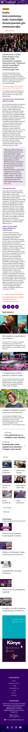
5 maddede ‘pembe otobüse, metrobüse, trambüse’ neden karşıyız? (12, 374)
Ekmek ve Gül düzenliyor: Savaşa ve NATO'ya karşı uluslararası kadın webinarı (13, 554)
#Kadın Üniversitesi (10, 294)
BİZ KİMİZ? (14, 695)
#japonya (16, 297)
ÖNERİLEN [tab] (6, 512)
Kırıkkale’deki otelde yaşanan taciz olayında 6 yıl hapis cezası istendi (12, 447)
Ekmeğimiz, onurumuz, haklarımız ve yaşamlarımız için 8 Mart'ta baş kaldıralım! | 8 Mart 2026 (14, 610)
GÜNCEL (14, 681)
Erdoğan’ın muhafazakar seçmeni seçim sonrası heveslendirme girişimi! (13, 411)
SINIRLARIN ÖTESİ (14, 683)
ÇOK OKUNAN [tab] (7, 508)
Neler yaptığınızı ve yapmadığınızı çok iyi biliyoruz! (13, 337)
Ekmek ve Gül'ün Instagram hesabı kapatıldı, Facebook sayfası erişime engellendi (11, 535)
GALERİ (14, 690)
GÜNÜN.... (14, 693)
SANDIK (14, 685)
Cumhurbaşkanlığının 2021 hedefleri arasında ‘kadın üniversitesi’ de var (12, 87)
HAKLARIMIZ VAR (14, 688)
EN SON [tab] (5, 457)
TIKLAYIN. (7, 183)
